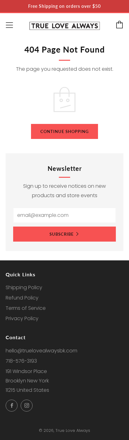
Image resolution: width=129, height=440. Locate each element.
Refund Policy (22, 297)
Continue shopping (64, 131)
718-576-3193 (21, 361)
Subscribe (61, 234)
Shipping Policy (24, 287)
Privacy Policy (22, 318)
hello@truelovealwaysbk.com (41, 350)
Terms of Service (26, 308)
